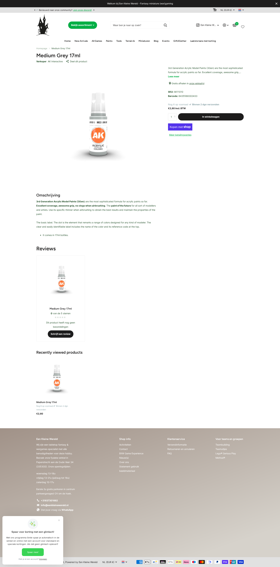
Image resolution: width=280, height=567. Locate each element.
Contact (123, 449)
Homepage (41, 48)
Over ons (124, 462)
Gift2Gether (179, 41)
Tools (119, 41)
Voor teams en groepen (229, 439)
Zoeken (165, 25)
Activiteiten (125, 444)
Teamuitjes (221, 449)
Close (276, 3)
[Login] (226, 25)
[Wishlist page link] (242, 26)
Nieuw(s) (124, 457)
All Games (97, 41)
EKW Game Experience (131, 453)
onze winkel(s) (196, 83)
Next (94, 10)
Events (165, 41)
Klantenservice (176, 439)
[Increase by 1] (175, 114)
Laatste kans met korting (203, 41)
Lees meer (173, 76)
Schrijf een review (60, 334)
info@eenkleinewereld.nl (55, 505)
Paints (109, 41)
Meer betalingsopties (180, 134)
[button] (34, 10)
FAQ (169, 453)
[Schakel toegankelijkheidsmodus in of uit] (215, 10)
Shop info (125, 439)
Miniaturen (144, 41)
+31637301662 (49, 500)
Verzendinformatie (177, 444)
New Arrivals (81, 41)
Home (67, 41)
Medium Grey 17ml (46, 402)
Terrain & (130, 41)
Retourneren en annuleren (181, 449)
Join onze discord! (82, 10)
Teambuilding (223, 444)
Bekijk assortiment (81, 25)
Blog (156, 41)
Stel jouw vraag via (57, 509)
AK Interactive (55, 61)
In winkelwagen (211, 116)
